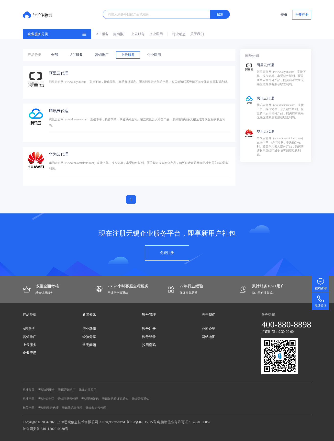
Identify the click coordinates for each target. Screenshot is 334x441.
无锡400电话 (46, 398)
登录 (283, 14)
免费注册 (302, 14)
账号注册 (149, 329)
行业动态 (179, 34)
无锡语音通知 (140, 398)
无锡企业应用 (87, 389)
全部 (54, 55)
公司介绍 (208, 329)
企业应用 (156, 34)
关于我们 (197, 34)
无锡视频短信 (90, 398)
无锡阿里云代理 (67, 398)
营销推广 (120, 34)
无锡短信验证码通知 (115, 398)
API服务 (102, 34)
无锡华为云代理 (96, 408)
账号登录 (149, 337)
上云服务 (138, 34)
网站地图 (208, 337)
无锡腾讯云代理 (72, 408)
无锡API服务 (46, 389)
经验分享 (89, 337)
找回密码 (149, 345)
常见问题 (89, 345)
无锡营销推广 (67, 389)
